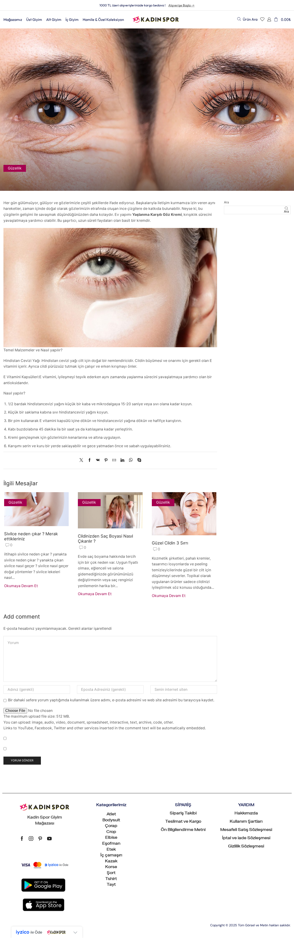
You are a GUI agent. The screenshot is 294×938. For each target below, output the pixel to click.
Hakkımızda (246, 814)
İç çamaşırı (111, 856)
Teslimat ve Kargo (183, 822)
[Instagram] (31, 838)
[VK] (98, 460)
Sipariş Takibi (183, 814)
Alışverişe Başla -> (181, 5)
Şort (111, 873)
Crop (111, 832)
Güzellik (15, 168)
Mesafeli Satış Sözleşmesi (246, 830)
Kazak (111, 861)
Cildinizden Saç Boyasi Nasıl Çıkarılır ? (105, 538)
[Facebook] (89, 460)
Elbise (111, 838)
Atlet (111, 814)
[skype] (138, 460)
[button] (247, 19)
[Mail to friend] (114, 460)
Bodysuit (111, 820)
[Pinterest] (106, 460)
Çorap (111, 826)
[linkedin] (122, 460)
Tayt (111, 885)
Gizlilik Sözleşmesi (246, 847)
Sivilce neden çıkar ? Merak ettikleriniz (31, 536)
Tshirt (111, 879)
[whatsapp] (131, 460)
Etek (111, 850)
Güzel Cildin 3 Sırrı (170, 542)
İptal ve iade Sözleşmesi (246, 838)
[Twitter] (82, 460)
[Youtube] (49, 838)
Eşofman (111, 844)
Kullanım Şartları (246, 822)
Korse (111, 867)
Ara (226, 202)
